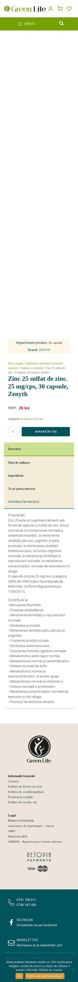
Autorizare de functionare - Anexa (31, 826)
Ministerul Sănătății (21, 820)
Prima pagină (15, 363)
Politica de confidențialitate (26, 792)
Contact (13, 781)
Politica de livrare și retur (25, 786)
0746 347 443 (26, 905)
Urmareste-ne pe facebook (37, 925)
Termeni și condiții (20, 797)
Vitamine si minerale (31, 368)
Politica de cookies (50, 969)
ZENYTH (44, 350)
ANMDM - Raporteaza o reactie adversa (35, 841)
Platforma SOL (18, 836)
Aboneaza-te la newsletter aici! (39, 945)
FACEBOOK (25, 920)
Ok (19, 976)
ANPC (12, 831)
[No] (73, 969)
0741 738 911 (26, 900)
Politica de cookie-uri (22, 802)
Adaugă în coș (46, 431)
